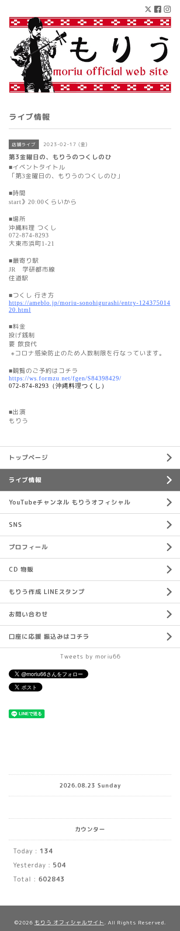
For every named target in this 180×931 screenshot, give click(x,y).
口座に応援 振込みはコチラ (49, 636)
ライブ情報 (25, 480)
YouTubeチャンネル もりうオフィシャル (70, 502)
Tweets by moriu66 (90, 656)
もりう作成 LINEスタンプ (47, 591)
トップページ (28, 457)
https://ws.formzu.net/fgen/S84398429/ (65, 378)
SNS (15, 524)
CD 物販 (21, 569)
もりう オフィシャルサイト (69, 922)
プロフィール (28, 547)
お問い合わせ (28, 614)
